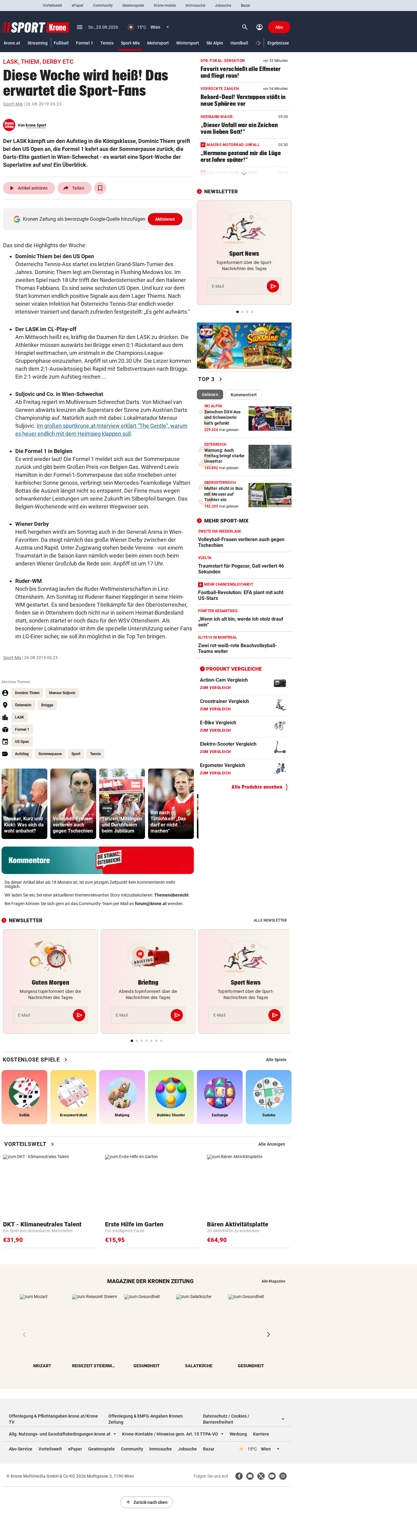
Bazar (245, 5)
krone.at (12, 43)
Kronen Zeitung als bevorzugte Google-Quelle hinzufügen (99, 219)
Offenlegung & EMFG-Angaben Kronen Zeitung (145, 1419)
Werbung (238, 1434)
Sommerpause (50, 754)
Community (103, 5)
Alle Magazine (273, 1281)
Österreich (23, 705)
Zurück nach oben (146, 1502)
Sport (75, 754)
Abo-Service (20, 1449)
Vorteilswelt (52, 5)
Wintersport (187, 43)
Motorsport (158, 43)
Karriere (261, 1434)
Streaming (37, 43)
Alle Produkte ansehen (257, 787)
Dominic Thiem (27, 693)
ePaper (77, 5)
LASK (19, 717)
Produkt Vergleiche (234, 669)
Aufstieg (22, 754)
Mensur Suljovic (62, 693)
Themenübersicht (171, 895)
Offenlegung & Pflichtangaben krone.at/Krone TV (53, 1419)
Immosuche (195, 5)
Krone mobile (165, 5)
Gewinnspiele (133, 5)
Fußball (61, 43)
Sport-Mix (130, 43)
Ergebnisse (278, 43)
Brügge (47, 705)
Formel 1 (84, 43)
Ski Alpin (214, 43)
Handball (239, 43)
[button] (259, 43)
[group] (24, 804)
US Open (22, 742)
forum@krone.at (151, 903)
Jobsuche (223, 5)
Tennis (107, 43)
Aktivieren (165, 219)
